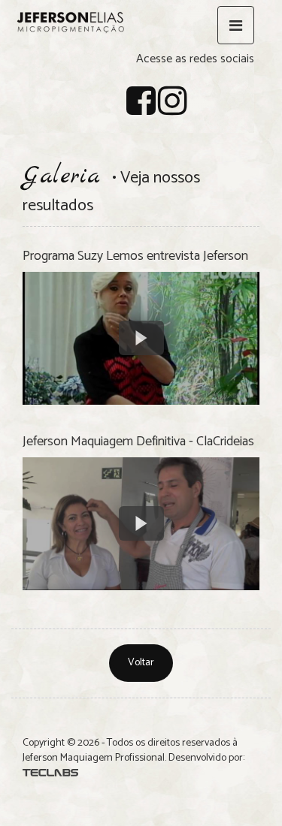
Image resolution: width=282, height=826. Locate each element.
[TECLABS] (50, 773)
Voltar (141, 662)
